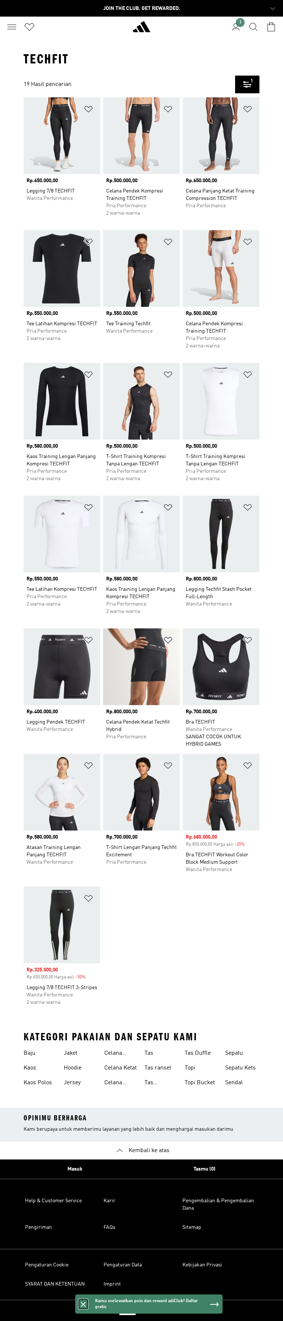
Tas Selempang (159, 1083)
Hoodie (72, 1068)
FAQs (109, 1227)
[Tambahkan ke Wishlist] (88, 110)
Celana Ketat (120, 1068)
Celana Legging (114, 1054)
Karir (109, 1200)
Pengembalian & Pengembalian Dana (218, 1204)
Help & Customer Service (53, 1200)
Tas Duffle (198, 1053)
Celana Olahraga (116, 1083)
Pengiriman (38, 1227)
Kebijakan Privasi (202, 1265)
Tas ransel (157, 1068)
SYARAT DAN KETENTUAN (55, 1284)
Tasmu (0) (204, 1169)
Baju (29, 1053)
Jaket (70, 1053)
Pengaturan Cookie (47, 1265)
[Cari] (253, 27)
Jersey (72, 1083)
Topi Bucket (200, 1083)
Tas (148, 1053)
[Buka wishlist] (29, 27)
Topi (190, 1068)
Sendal (234, 1083)
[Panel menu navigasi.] (12, 27)
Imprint (112, 1284)
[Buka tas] (271, 27)
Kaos (30, 1068)
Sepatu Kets (240, 1068)
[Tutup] (83, 1304)
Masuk (75, 1169)
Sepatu (234, 1053)
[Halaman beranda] (141, 30)
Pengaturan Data (123, 1265)
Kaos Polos (38, 1083)
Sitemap (191, 1227)
